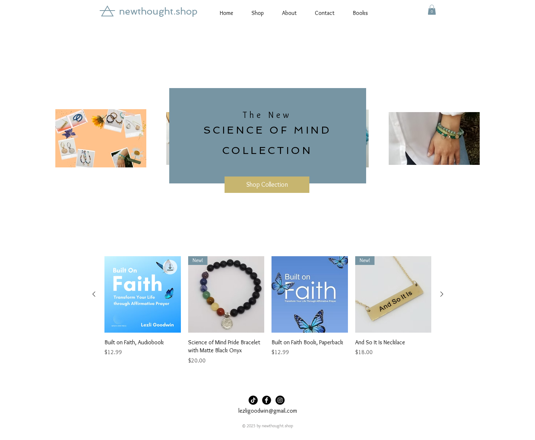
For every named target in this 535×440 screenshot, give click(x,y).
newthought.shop (158, 11)
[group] (268, 314)
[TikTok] (253, 400)
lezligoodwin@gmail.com (267, 410)
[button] (432, 10)
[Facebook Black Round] (266, 400)
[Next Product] (441, 294)
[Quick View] (142, 294)
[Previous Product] (94, 294)
